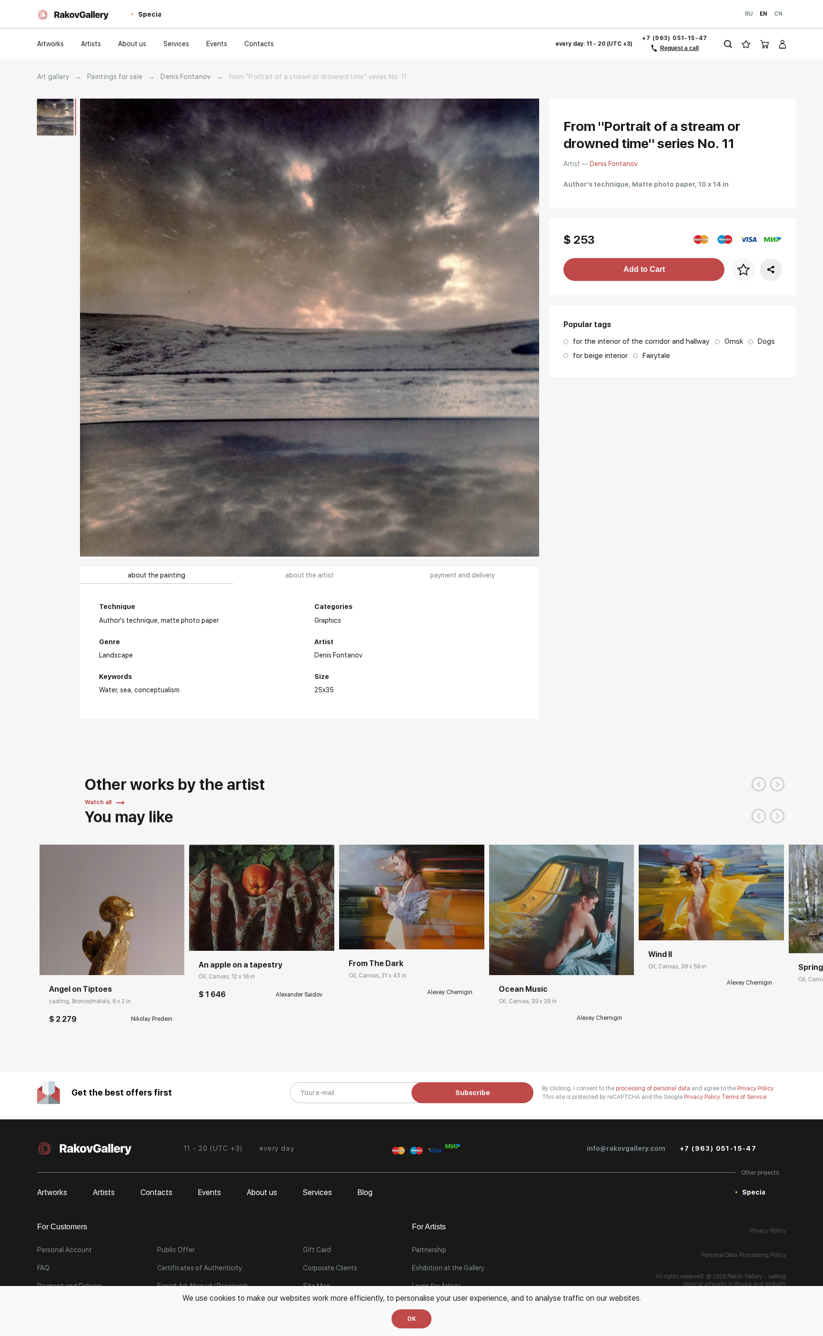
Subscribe (472, 1093)
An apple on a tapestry (240, 964)
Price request (369, 935)
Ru (749, 13)
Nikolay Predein (151, 1019)
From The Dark (376, 963)
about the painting (156, 575)
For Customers (62, 1227)
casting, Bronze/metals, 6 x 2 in (90, 1001)
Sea (125, 690)
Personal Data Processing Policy (743, 1255)
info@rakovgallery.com (626, 1148)
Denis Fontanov (186, 76)
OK (411, 1319)
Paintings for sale (114, 76)
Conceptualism (157, 690)
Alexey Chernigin (449, 992)
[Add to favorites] (75, 960)
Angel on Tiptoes (80, 989)
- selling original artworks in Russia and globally (734, 1280)
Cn (778, 13)
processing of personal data (654, 1088)
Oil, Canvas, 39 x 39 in (528, 1001)
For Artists (429, 1227)
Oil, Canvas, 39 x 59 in (677, 966)
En (763, 13)
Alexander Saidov (299, 994)
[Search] (728, 44)
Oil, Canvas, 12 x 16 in (227, 976)
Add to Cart (644, 269)
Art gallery (53, 76)
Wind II (660, 954)
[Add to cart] (53, 960)
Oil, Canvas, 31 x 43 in (377, 975)
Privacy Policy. (755, 1088)
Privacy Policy (703, 1097)
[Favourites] (746, 44)
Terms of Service (744, 1097)
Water (108, 690)
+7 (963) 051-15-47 (675, 38)
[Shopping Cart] (764, 44)
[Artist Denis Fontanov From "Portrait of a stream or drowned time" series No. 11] (309, 328)
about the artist (309, 575)
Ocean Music (523, 989)
